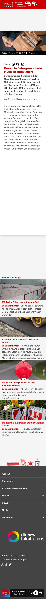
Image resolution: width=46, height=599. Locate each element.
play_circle (36, 593)
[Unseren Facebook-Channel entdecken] (6, 564)
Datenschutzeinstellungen (13, 560)
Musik (5, 510)
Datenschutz (20, 555)
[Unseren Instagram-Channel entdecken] (10, 564)
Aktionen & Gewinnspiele (14, 488)
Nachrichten (8, 481)
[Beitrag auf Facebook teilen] (17, 64)
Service (5, 495)
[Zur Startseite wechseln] (7, 4)
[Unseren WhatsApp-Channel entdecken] (2, 564)
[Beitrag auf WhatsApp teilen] (13, 64)
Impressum (6, 555)
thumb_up (40, 592)
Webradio (7, 474)
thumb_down (31, 592)
